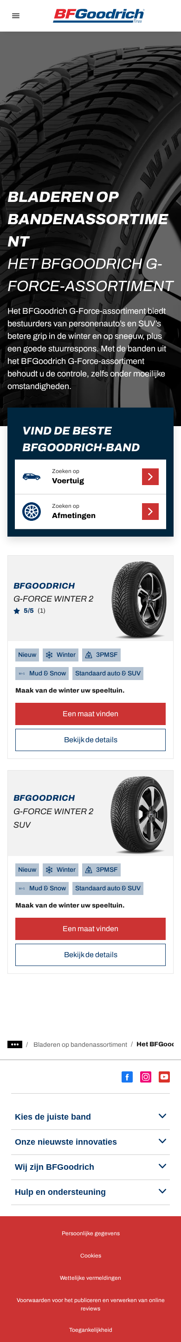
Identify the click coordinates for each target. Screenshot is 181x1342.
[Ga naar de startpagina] (99, 15)
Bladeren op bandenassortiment (80, 1044)
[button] (91, 477)
